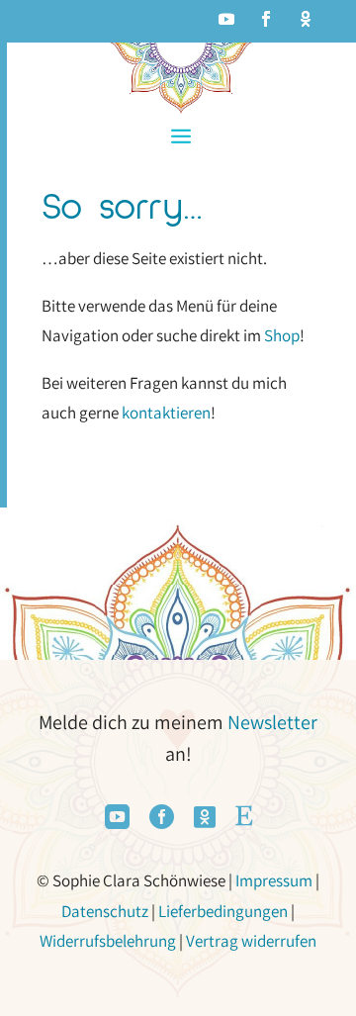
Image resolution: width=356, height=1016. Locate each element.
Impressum (273, 880)
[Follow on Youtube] (226, 19)
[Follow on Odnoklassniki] (305, 19)
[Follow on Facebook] (266, 19)
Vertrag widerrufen (251, 941)
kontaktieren (166, 412)
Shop (282, 335)
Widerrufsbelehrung (108, 941)
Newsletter (272, 722)
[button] (181, 136)
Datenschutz (104, 911)
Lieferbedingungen (223, 911)
